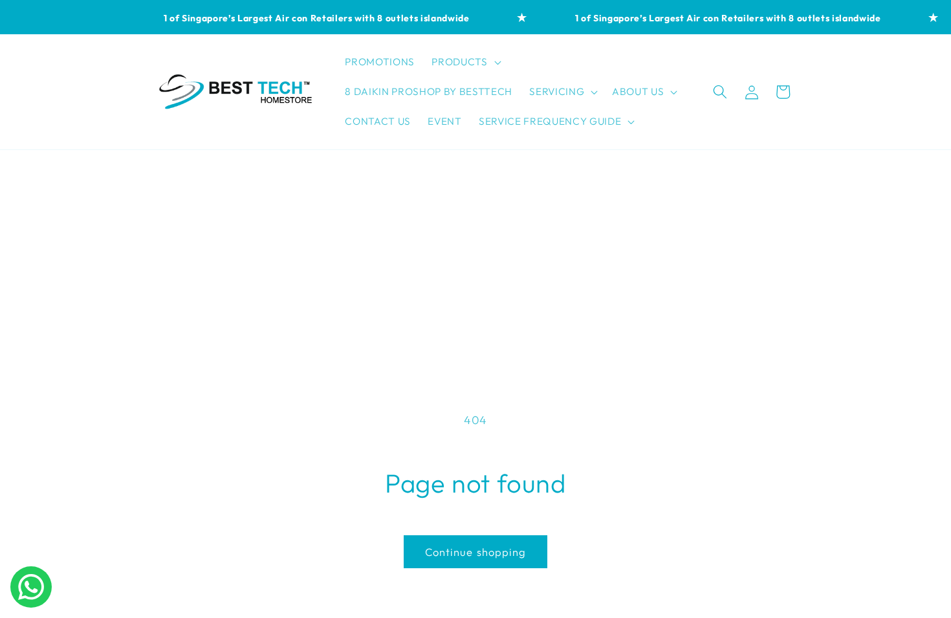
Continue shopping (476, 552)
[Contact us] (31, 587)
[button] (465, 62)
